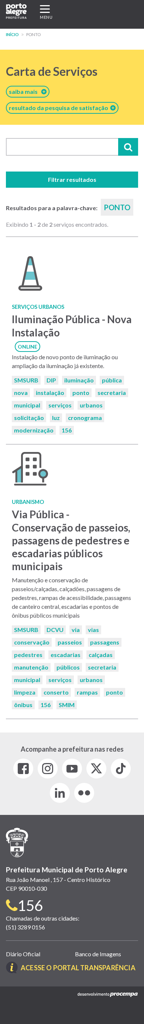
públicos (68, 667)
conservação (31, 642)
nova (21, 392)
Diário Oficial (23, 953)
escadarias (65, 654)
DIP (51, 380)
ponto (80, 392)
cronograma (85, 417)
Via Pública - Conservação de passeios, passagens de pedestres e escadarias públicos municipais (71, 540)
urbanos (91, 405)
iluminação (79, 380)
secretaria (111, 392)
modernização (34, 430)
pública (112, 380)
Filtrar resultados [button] (72, 179)
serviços (60, 405)
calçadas (101, 654)
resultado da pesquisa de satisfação (59, 107)
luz (56, 417)
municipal (27, 405)
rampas (87, 692)
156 (67, 430)
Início (12, 34)
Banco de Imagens (98, 953)
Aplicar (128, 147)
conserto (56, 692)
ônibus (23, 704)
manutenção (31, 667)
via (76, 629)
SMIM (67, 704)
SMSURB (26, 380)
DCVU (55, 629)
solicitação (29, 417)
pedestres (28, 654)
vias (93, 629)
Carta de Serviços (51, 71)
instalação (50, 392)
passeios (70, 642)
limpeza (24, 692)
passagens (104, 642)
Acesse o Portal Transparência (78, 968)
